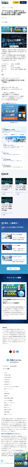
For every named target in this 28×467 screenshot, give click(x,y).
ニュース (6, 391)
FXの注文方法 (6, 379)
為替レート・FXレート (8, 388)
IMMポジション (7, 407)
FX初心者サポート (7, 384)
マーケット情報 (6, 368)
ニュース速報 (4, 22)
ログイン (23, 2)
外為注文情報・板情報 (8, 398)
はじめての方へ (13, 366)
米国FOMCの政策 (7, 409)
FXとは (5, 372)
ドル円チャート (6, 134)
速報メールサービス (8, 414)
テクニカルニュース (5, 192)
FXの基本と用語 (7, 375)
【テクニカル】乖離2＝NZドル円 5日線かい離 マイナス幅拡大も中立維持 (6, 207)
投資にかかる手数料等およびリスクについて (10, 433)
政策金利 (6, 395)
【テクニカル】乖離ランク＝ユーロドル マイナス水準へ (6, 187)
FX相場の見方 (6, 382)
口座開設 (16, 2)
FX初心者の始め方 (7, 377)
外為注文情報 (22, 134)
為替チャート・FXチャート (9, 402)
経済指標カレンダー (14, 134)
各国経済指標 (6, 393)
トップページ (5, 366)
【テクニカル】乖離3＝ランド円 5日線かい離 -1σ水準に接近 (20, 187)
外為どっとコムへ (13, 268)
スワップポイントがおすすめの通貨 (11, 386)
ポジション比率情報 (8, 400)
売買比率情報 (6, 412)
